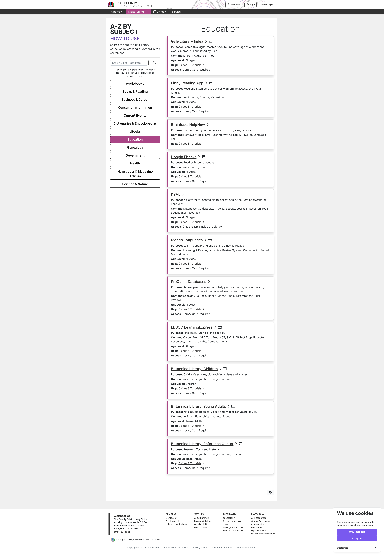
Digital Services (259, 530)
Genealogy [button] (135, 147)
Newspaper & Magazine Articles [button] (135, 174)
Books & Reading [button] (135, 91)
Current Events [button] (135, 115)
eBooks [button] (135, 131)
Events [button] (160, 11)
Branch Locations (232, 521)
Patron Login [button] (267, 4)
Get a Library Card (203, 527)
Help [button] (251, 4)
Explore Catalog (202, 521)
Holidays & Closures (233, 527)
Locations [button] (234, 4)
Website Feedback (247, 547)
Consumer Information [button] (135, 107)
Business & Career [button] (135, 99)
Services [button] (177, 11)
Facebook (199, 524)
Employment (172, 521)
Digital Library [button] (137, 11)
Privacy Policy (200, 547)
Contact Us (122, 516)
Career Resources (260, 521)
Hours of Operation (233, 530)
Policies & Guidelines (176, 524)
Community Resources (257, 526)
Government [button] (135, 155)
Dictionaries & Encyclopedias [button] (135, 123)
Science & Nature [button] (135, 184)
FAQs (225, 524)
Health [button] (135, 163)
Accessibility (229, 517)
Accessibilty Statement (176, 547)
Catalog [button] (116, 11)
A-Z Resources (258, 517)
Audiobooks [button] (135, 83)
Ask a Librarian (201, 517)
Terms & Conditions (222, 547)
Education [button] (135, 139)
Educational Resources (263, 533)
